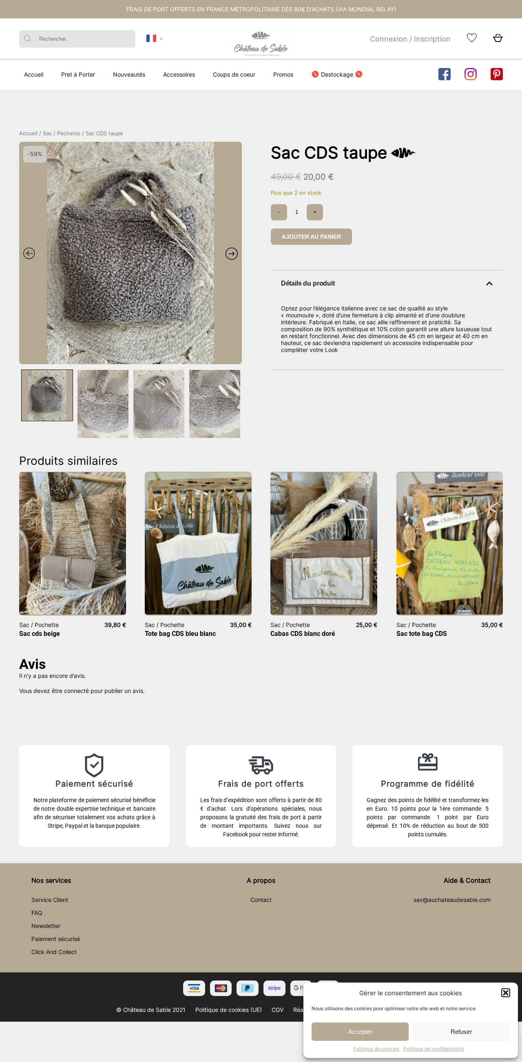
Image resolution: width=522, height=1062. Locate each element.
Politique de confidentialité (433, 1049)
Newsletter (45, 925)
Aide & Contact (467, 880)
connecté (76, 690)
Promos (283, 74)
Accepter (360, 1031)
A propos (261, 880)
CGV (277, 1009)
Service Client (49, 899)
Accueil (33, 74)
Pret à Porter (78, 74)
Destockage (337, 74)
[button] (506, 993)
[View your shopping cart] (498, 40)
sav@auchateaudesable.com (452, 899)
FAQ (36, 912)
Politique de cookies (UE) (228, 1009)
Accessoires (179, 74)
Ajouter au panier (311, 236)
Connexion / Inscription (410, 39)
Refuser (461, 1031)
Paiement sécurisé (55, 938)
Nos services (51, 880)
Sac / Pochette (61, 133)
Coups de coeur (234, 74)
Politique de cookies (376, 1049)
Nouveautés (129, 74)
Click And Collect (54, 951)
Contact (261, 899)
